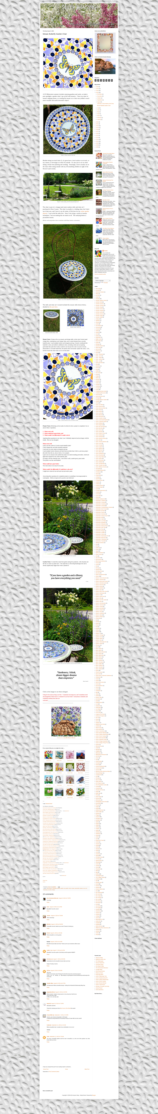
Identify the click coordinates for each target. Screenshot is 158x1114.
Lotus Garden (48, 797)
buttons (97, 382)
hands (97, 678)
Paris (97, 794)
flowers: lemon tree (100, 596)
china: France (99, 430)
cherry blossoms (99, 396)
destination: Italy (99, 517)
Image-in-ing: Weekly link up (47, 826)
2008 (97, 147)
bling (97, 364)
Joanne (48, 915)
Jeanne (106, 250)
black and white (99, 362)
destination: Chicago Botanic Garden (104, 507)
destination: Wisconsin (101, 537)
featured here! (49, 803)
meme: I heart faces (100, 731)
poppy (97, 806)
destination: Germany (100, 514)
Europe (97, 562)
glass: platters (99, 663)
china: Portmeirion (100, 453)
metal (97, 747)
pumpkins (98, 820)
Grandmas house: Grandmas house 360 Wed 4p (50, 841)
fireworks (98, 569)
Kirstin (48, 933)
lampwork (98, 705)
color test (98, 478)
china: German (99, 431)
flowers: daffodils (99, 588)
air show (98, 295)
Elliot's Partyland (99, 552)
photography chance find (101, 801)
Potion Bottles (106, 238)
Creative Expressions (100, 490)
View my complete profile (100, 274)
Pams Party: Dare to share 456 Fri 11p (49, 858)
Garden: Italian (99, 638)
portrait (97, 808)
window (97, 929)
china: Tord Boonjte (100, 463)
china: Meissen (99, 450)
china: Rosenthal (99, 455)
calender (98, 384)
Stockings (98, 862)
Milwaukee (98, 753)
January (99, 119)
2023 (97, 92)
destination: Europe (100, 510)
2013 (97, 139)
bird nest (98, 349)
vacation (98, 909)
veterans (98, 912)
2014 (97, 137)
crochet (97, 493)
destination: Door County (101, 509)
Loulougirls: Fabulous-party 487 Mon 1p (49, 821)
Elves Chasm (99, 554)
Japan (97, 694)
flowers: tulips (99, 615)
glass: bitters (98, 650)
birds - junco (98, 355)
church (97, 473)
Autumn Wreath (70, 797)
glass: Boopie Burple (100, 652)
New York (98, 779)
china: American (99, 406)
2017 (97, 131)
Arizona (97, 322)
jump (97, 700)
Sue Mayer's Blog (100, 966)
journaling (98, 699)
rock (97, 838)
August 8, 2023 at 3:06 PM (56, 970)
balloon (97, 335)
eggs (97, 551)
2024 (97, 90)
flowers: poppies (99, 609)
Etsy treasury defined (100, 561)
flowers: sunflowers (100, 613)
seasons (98, 843)
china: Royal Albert (100, 456)
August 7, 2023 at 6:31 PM (59, 950)
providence (98, 818)
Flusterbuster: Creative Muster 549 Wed (49, 838)
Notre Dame (98, 781)
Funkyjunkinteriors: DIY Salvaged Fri (49, 865)
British (97, 377)
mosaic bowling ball (100, 766)
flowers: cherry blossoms (101, 578)
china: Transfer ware (100, 465)
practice (97, 813)
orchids (97, 786)
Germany (98, 645)
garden (58, 888)
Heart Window (80, 772)
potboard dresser (100, 810)
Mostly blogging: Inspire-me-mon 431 (49, 867)
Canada (97, 387)
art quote (98, 329)
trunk (97, 904)
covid (97, 488)
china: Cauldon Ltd (100, 418)
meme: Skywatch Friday (101, 739)
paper (97, 791)
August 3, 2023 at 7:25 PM (65, 898)
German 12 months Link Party (102, 986)
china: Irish (98, 440)
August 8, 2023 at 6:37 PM (59, 983)
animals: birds (99, 302)
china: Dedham (99, 423)
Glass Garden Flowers (108, 218)
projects (81, 888)
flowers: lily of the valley (101, 599)
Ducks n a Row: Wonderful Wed (50, 836)
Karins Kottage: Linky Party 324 (48, 833)
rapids (97, 830)
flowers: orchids (99, 606)
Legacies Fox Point (100, 714)
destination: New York (101, 527)
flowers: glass (99, 589)
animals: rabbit (99, 317)
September (99, 100)
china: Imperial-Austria (101, 438)
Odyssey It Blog (99, 957)
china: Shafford (99, 461)
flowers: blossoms (100, 584)
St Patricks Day (99, 857)
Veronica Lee (50, 959)
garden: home (68, 888)
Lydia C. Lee (50, 950)
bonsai (97, 367)
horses (97, 684)
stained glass (99, 860)
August (99, 102)
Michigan (98, 749)
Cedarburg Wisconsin (101, 392)
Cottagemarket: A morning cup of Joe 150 (49, 862)
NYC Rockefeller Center (101, 784)
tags (97, 872)
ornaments (98, 788)
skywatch (98, 848)
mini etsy (98, 756)
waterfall (98, 922)
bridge (97, 376)
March (98, 115)
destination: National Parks (102, 525)
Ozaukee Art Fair (99, 789)
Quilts (97, 821)
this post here (53, 307)
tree (84, 888)
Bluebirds (80, 785)
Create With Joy (50, 1015)
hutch (97, 689)
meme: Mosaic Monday (101, 732)
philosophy (98, 800)
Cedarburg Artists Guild (101, 391)
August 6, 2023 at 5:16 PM (56, 941)
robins (97, 837)
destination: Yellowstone (101, 539)
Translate (106, 282)
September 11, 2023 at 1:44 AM (59, 1025)
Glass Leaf (80, 797)
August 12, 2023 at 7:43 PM (57, 1003)
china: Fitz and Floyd (100, 426)
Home (66, 1069)
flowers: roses (99, 611)
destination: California (101, 500)
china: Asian (98, 409)
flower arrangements (100, 574)
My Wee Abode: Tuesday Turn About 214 (49, 830)
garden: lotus (99, 640)
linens (97, 720)
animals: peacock (100, 313)
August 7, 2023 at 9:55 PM (59, 959)
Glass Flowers (48, 760)
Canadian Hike (59, 797)
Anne (48, 1036)
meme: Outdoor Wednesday (102, 734)
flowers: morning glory (101, 603)
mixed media (99, 761)
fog (96, 620)
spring (97, 855)
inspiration (98, 690)
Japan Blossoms (70, 760)
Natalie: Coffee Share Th (47, 861)
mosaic (73, 888)
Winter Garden (59, 785)
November (99, 96)
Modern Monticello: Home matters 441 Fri (49, 855)
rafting (97, 826)
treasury (97, 887)
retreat (97, 835)
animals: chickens (100, 305)
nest (97, 776)
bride (97, 374)
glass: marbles (99, 660)
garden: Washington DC (101, 641)
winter (97, 932)
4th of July (98, 288)
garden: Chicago (99, 635)
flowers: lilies (99, 598)
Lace (97, 704)
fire (96, 566)
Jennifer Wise (50, 983)
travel (97, 884)
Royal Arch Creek (100, 840)
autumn (97, 332)
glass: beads (99, 648)
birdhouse (98, 350)
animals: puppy (99, 315)
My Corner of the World (65, 1008)
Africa (97, 293)
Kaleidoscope (99, 702)
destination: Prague (100, 530)
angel (97, 297)
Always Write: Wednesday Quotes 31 (49, 809)
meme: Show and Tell (100, 737)
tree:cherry (98, 900)
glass (97, 646)
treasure (98, 885)
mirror (97, 758)
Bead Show (98, 340)
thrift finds (98, 879)
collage (97, 477)
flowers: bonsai (99, 586)
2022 (97, 122)
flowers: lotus (99, 601)
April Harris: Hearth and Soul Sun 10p (49, 873)
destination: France (100, 512)
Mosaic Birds (59, 760)
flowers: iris (98, 594)
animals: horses (99, 308)
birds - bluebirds (99, 354)
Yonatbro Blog (99, 969)
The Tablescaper (99, 961)
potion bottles (99, 811)
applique (98, 320)
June (98, 109)
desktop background (100, 499)
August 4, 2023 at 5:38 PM (57, 924)
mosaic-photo (99, 768)
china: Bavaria (99, 414)
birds (97, 352)
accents (97, 290)
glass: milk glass (99, 662)
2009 (97, 145)
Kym (48, 906)
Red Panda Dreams (100, 971)
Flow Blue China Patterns (108, 228)
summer (97, 865)
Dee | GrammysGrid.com (52, 898)
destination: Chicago (100, 505)
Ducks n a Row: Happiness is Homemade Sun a (50, 870)
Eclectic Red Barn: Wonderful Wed (48, 835)
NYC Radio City (99, 783)
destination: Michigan (100, 522)
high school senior (100, 682)
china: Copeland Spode (101, 421)
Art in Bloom (98, 325)
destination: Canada (100, 502)
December (99, 94)
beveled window (99, 345)
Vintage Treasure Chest (108, 190)
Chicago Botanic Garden (101, 399)
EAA (97, 546)
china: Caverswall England (102, 419)
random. (98, 828)
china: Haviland (99, 436)
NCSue (48, 970)
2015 (97, 135)
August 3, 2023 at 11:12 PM (56, 906)
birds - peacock (99, 359)
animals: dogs (99, 307)
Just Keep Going (99, 964)
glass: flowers (99, 657)
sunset (97, 867)
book (97, 369)
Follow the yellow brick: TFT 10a (50, 850)
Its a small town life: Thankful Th (48, 859)
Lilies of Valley (69, 772)
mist (97, 759)
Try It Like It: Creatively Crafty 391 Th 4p (49, 853)
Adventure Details (100, 292)
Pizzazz (97, 805)
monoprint (98, 763)
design (97, 497)
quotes (97, 823)
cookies (97, 483)
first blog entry (99, 571)
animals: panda (99, 312)
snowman (98, 853)
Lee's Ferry (98, 712)
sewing (97, 845)
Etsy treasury (99, 559)
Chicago (98, 398)
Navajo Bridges (99, 773)
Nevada (97, 778)
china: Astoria (99, 411)
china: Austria (99, 413)
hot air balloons (99, 685)
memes (97, 744)
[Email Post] (59, 886)
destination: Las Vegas (101, 520)
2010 (97, 143)
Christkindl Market (100, 470)
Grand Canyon (99, 672)
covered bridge (99, 487)
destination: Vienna (100, 534)
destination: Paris (100, 529)
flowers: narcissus (100, 604)
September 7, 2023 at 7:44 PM (61, 1015)
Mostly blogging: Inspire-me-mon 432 (49, 812)
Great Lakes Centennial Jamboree (103, 675)
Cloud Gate (98, 475)
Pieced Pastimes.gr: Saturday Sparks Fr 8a (49, 847)
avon (97, 334)
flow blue (98, 572)
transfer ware (99, 882)
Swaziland (98, 869)
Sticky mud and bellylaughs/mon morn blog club (50, 856)
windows (98, 931)
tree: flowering (99, 892)
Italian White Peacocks (108, 172)
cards (97, 389)
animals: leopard (99, 310)
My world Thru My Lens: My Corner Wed (49, 829)
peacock (98, 798)
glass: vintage (99, 668)
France (97, 625)
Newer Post (45, 1069)
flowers (97, 576)
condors (97, 482)
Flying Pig (98, 618)
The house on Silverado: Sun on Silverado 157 (50, 868)
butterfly (97, 381)
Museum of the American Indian (103, 771)
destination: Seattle (100, 532)
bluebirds (98, 366)
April (98, 113)
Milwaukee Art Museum (101, 754)
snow (97, 852)
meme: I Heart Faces (100, 984)
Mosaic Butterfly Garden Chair (104, 105)
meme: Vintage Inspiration (102, 741)
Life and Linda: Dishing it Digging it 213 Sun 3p (51, 871)
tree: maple (98, 895)
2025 (97, 88)
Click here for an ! (66, 737)
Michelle (49, 924)
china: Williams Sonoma (101, 466)
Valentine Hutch (106, 200)
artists (97, 330)
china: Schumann (100, 460)
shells (97, 847)
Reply (48, 902)
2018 (97, 129)
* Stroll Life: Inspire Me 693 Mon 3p (48, 824)
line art (97, 717)
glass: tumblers (99, 665)
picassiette (77, 888)
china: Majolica (99, 448)
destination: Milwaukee (101, 524)
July (98, 108)
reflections (98, 833)
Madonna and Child (100, 724)
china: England (99, 424)
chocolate (98, 468)
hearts (97, 680)
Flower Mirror (59, 772)
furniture (98, 628)
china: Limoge (99, 445)
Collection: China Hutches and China (105, 103)
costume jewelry (99, 485)
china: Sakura (99, 458)
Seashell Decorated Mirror (108, 153)
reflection (98, 832)
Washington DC (99, 919)
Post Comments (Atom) (54, 1071)
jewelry (97, 695)
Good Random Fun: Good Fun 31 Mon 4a (49, 818)
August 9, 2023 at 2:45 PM (61, 992)
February (99, 117)
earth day (98, 547)
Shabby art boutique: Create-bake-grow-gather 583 (51, 864)
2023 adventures (99, 989)
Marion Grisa (99, 727)
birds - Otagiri (99, 357)
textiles (97, 874)
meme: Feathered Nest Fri (101, 978)
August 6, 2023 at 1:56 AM (56, 933)
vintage (53, 889)
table (97, 870)
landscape (98, 707)
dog (97, 544)
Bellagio (98, 344)
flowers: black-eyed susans (102, 581)
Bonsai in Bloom (70, 785)
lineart (97, 719)
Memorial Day (99, 746)
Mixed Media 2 (48, 785)
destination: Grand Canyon (102, 515)
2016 (97, 133)
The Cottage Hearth (100, 877)
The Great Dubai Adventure (102, 967)
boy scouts (98, 372)
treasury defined (99, 889)
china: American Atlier (100, 408)
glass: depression (100, 655)
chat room (98, 394)
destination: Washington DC (102, 535)
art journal (98, 327)
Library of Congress (100, 715)
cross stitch (98, 495)
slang (97, 850)
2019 (97, 127)
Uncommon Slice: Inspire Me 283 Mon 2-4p (50, 823)
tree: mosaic (98, 897)
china (48, 888)
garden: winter (99, 643)
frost (97, 626)
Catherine (49, 1025)
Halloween (98, 677)
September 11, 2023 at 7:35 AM (57, 1036)
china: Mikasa (99, 451)
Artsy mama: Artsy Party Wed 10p (48, 844)
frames (97, 623)
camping (98, 386)
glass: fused (98, 658)
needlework (98, 774)
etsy (97, 556)
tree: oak (98, 899)
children (97, 401)
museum (98, 769)
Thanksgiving (99, 875)
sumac (97, 863)
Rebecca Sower (99, 973)
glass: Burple (99, 653)
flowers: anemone (100, 579)
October (99, 98)
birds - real (98, 361)
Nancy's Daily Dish (100, 962)
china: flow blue (99, 428)
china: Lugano (99, 446)
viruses (97, 917)
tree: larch (98, 894)
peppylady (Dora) (51, 992)
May (98, 111)
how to (97, 687)
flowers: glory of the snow (101, 591)
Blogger (94, 1095)
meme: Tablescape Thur (101, 976)
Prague (97, 815)
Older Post (87, 1069)
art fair (97, 324)
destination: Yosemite (100, 540)
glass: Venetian (99, 667)
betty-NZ (49, 1003)
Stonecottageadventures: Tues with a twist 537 (50, 832)
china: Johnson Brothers (101, 441)
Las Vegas (98, 709)
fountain (97, 621)
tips (96, 880)
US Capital (98, 907)
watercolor (98, 921)
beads (97, 342)
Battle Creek (98, 339)
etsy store (98, 557)
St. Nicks (98, 858)
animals (97, 298)
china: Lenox (99, 443)
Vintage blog (45, 880)
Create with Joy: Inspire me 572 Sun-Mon (49, 807)
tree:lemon (98, 902)
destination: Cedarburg (101, 504)
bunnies (97, 379)
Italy (97, 692)
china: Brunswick (99, 416)
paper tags (98, 793)
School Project (99, 988)
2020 (97, 125)
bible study (98, 347)
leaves (97, 710)
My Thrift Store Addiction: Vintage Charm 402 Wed (51, 839)
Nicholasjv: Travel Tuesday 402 (48, 827)
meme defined (99, 729)
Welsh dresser (99, 926)
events (97, 564)
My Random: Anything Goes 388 (48, 815)
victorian (98, 914)
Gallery (97, 630)
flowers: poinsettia (100, 608)
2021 (97, 123)
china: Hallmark (99, 435)
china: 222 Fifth (99, 404)
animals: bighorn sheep (101, 300)
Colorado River (99, 480)
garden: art (63, 888)
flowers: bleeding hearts (101, 583)
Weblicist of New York (100, 959)
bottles (97, 371)
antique (97, 318)
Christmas (98, 472)
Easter (97, 549)
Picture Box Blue (99, 974)
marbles (97, 726)
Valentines (98, 911)
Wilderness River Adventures (102, 927)
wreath (97, 934)
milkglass (98, 751)
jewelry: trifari (99, 697)
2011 (97, 141)
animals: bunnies (100, 303)
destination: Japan (100, 519)
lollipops (98, 722)
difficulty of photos (100, 542)
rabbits (97, 825)
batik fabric (98, 337)
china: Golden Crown (100, 433)
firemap (97, 567)
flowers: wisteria (99, 616)
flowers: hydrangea (53, 888)
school (97, 842)
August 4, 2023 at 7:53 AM (57, 915)
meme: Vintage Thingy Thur (102, 742)
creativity (98, 492)
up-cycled (49, 889)
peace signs (98, 796)
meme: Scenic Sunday (101, 736)
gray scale (98, 673)
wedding (98, 924)
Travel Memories (80, 760)
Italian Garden (48, 772)
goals (97, 670)
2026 (97, 86)
